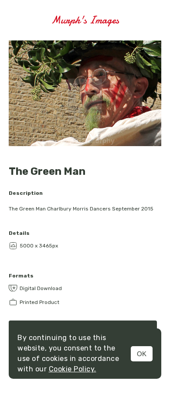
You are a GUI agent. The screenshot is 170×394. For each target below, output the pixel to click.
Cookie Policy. (72, 369)
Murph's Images (85, 20)
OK (141, 353)
